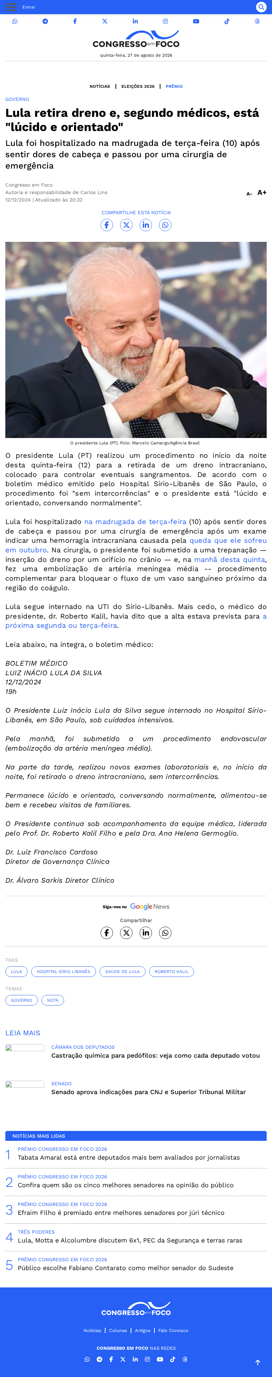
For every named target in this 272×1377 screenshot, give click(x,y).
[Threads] (257, 21)
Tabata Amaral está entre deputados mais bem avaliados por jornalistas (129, 1157)
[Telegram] (45, 21)
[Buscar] (261, 7)
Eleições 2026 (137, 86)
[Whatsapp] (14, 21)
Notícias (100, 86)
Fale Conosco (173, 1330)
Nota (52, 1000)
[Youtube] (196, 21)
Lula (16, 971)
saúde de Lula (122, 971)
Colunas (118, 1330)
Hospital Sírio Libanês (63, 971)
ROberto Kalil (171, 971)
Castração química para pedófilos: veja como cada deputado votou (155, 1055)
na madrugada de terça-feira (135, 521)
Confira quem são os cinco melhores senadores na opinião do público (126, 1185)
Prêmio (174, 86)
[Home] (136, 38)
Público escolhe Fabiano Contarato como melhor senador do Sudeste (125, 1267)
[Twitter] (105, 21)
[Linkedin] (135, 21)
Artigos (143, 1330)
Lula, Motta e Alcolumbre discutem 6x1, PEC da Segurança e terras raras (130, 1240)
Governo (21, 1000)
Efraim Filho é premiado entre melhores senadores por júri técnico (121, 1212)
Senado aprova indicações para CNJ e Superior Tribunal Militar (148, 1092)
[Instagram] (165, 21)
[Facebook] (75, 21)
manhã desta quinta (229, 559)
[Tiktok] (227, 21)
